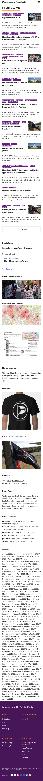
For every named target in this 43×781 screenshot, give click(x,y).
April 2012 (6, 684)
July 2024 (32, 571)
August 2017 (8, 636)
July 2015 (17, 654)
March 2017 (15, 639)
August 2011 (26, 689)
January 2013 (20, 676)
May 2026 (35, 554)
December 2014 (14, 659)
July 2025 (5, 564)
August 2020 (12, 609)
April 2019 (32, 619)
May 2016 (15, 646)
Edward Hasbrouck (9, 527)
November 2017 (8, 634)
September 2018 (8, 626)
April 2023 (6, 584)
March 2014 (6, 666)
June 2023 (27, 581)
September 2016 (14, 644)
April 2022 (33, 591)
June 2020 (31, 609)
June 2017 (26, 636)
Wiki (3, 722)
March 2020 (21, 611)
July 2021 (30, 599)
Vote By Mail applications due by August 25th (19, 498)
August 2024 (22, 571)
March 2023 (16, 584)
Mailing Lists (6, 719)
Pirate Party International (10, 746)
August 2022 (33, 589)
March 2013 (30, 674)
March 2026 (16, 556)
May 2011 (15, 691)
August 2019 (33, 616)
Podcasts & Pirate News (28, 33)
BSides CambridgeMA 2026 (18, 261)
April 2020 (12, 611)
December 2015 (32, 649)
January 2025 (30, 566)
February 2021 (7, 604)
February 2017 (27, 639)
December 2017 (32, 631)
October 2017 (21, 634)
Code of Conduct (27, 748)
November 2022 (27, 586)
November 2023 (8, 579)
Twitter (27, 775)
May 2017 (35, 636)
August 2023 (8, 581)
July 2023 (18, 581)
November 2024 (22, 569)
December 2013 (8, 669)
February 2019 (18, 621)
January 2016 (20, 649)
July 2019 (5, 619)
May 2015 (35, 654)
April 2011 (24, 691)
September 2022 (20, 589)
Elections (5, 33)
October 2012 (21, 679)
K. (3, 536)
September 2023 (34, 579)
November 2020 (8, 606)
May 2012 (35, 681)
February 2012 (27, 684)
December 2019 (20, 614)
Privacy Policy (26, 751)
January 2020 (7, 614)
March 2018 (30, 629)
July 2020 (22, 609)
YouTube (18, 775)
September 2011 (13, 689)
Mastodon (15, 775)
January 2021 (20, 604)
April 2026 (6, 556)
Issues (4, 187)
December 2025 (14, 559)
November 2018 (22, 624)
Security (21, 13)
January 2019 (30, 621)
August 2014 (33, 661)
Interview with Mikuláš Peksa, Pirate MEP (18, 190)
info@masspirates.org (15, 481)
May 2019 (23, 619)
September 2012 (34, 679)
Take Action (17, 15)
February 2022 (18, 594)
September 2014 (20, 661)
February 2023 (27, 584)
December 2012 (32, 676)
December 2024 (8, 569)
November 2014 (27, 659)
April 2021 (20, 601)
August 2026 (7, 554)
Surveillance (13, 34)
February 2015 (27, 656)
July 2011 (35, 689)
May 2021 (11, 601)
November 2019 (33, 614)
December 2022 (14, 586)
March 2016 (33, 646)
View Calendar (7, 269)
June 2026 (26, 554)
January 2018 (20, 631)
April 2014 (33, 664)
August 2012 (8, 681)
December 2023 (33, 576)
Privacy (14, 13)
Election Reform (8, 54)
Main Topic (6, 13)
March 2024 (30, 574)
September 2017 (33, 634)
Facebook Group (24, 775)
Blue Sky (12, 775)
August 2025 (33, 561)
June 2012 (26, 681)
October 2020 (21, 606)
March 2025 (6, 566)
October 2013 (34, 669)
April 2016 (24, 646)
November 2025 (27, 559)
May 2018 (11, 629)
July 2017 (17, 636)
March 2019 (6, 621)
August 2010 (8, 699)
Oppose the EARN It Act (11, 18)
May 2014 (24, 664)
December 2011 (13, 686)
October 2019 (7, 616)
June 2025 (14, 564)
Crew (4, 725)
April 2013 (20, 674)
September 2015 (34, 651)
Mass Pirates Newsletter (23, 248)
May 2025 (24, 564)
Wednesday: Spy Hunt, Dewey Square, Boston (19, 496)
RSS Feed (25, 758)
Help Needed (6, 122)
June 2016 (6, 646)
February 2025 (18, 566)
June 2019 (14, 619)
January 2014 (30, 666)
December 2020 (32, 604)
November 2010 (8, 696)
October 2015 (21, 651)
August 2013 (21, 671)
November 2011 (27, 686)
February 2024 (7, 576)
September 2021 (8, 599)
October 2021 (34, 596)
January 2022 (30, 594)
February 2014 (18, 666)
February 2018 (7, 631)
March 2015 (15, 656)
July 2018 (30, 626)
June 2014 (14, 664)
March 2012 (15, 684)
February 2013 (7, 676)
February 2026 (27, 556)
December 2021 (8, 596)
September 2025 (20, 561)
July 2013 (30, 671)
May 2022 (24, 591)
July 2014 (5, 664)
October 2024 (35, 569)
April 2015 (6, 656)
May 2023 (36, 581)
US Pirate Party (7, 743)
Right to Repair (13, 102)
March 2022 (6, 594)
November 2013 (22, 669)
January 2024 (20, 576)
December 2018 (8, 624)
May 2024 (11, 574)
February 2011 (7, 694)
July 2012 (17, 681)
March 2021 (30, 601)
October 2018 (34, 624)
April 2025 (33, 564)
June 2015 (26, 654)
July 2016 (35, 644)
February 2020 (33, 611)
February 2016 (7, 649)
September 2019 (20, 616)
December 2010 (32, 694)
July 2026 (16, 554)
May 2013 (11, 674)
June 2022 (14, 591)
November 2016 (27, 641)
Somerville (25, 719)
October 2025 (7, 561)
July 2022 (5, 591)
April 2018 (20, 629)
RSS (30, 775)
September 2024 (9, 571)
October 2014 (7, 661)
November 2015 (8, 651)
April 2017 (6, 639)
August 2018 (21, 626)
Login (23, 754)
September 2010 (34, 696)
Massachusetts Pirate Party (14, 2)
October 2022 (7, 589)
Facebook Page (21, 775)
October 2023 (21, 579)
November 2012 (8, 679)
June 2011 (6, 691)
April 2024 (21, 574)
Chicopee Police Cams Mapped (22, 532)
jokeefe (5, 521)
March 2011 (33, 691)
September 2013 (8, 671)
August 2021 (21, 599)
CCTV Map (5, 729)
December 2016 (13, 641)
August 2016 (26, 644)
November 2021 (22, 596)
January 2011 (20, 694)
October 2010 (21, 696)
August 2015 (8, 654)
